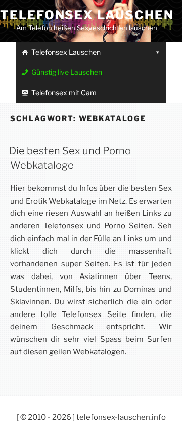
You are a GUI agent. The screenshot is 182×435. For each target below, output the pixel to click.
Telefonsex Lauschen (86, 15)
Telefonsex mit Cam (64, 92)
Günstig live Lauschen (66, 72)
